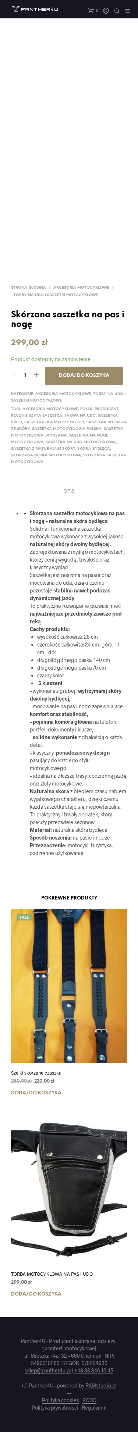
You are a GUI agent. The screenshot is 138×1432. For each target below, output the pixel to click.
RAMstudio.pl (100, 1386)
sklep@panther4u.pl (48, 1371)
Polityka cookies (60, 1400)
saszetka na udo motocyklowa (81, 442)
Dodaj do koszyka (36, 1093)
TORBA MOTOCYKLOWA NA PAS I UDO (52, 1274)
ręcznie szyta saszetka (36, 416)
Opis (69, 491)
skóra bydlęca (93, 449)
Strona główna (28, 288)
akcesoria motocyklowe (50, 409)
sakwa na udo (80, 416)
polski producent (99, 409)
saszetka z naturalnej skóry (43, 449)
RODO (89, 1400)
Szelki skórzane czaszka (36, 1073)
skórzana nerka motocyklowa (46, 455)
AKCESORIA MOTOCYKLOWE (81, 288)
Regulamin (94, 1408)
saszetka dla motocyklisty (54, 422)
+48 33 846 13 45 (93, 1371)
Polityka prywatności (55, 1408)
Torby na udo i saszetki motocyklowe (56, 295)
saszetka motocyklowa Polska (67, 429)
